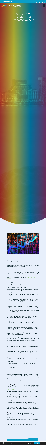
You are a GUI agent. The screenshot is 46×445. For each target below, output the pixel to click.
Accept (37, 443)
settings (31, 443)
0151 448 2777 (9, 1)
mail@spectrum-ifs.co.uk (39, 1)
